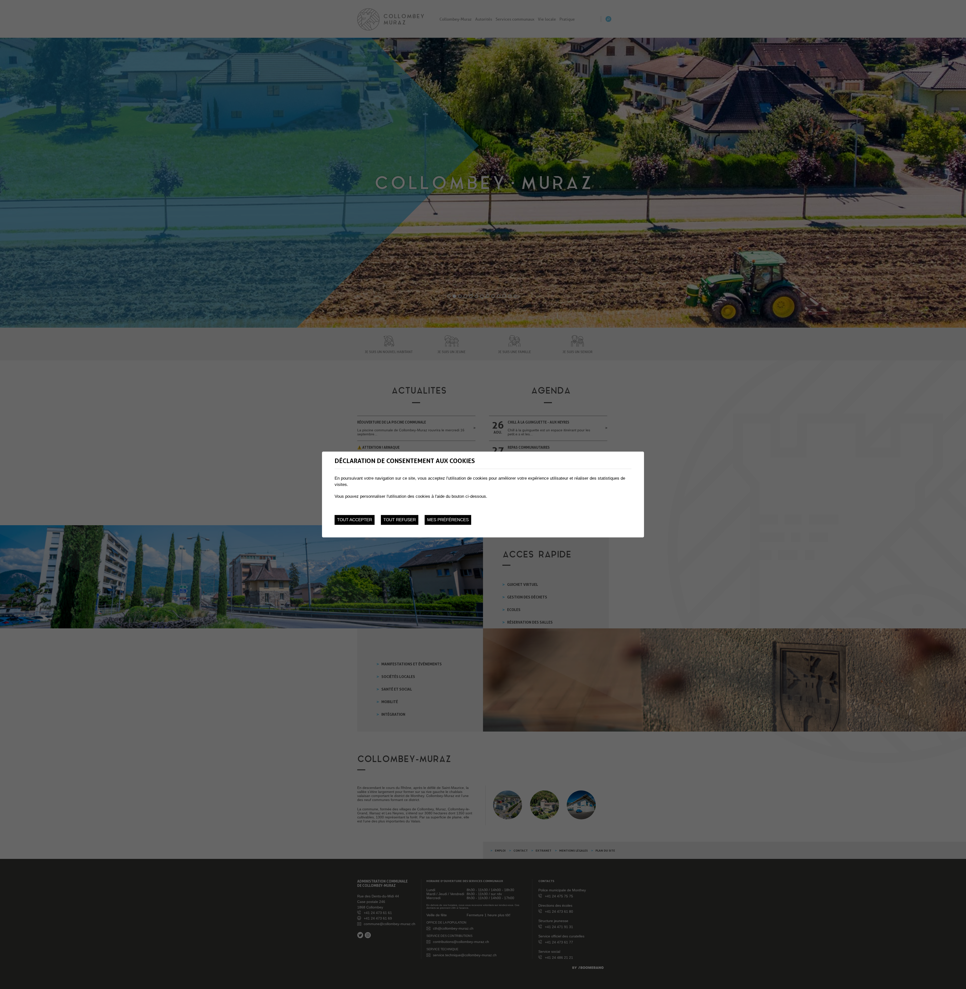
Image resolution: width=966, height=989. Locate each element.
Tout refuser (399, 519)
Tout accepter (354, 519)
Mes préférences (448, 519)
